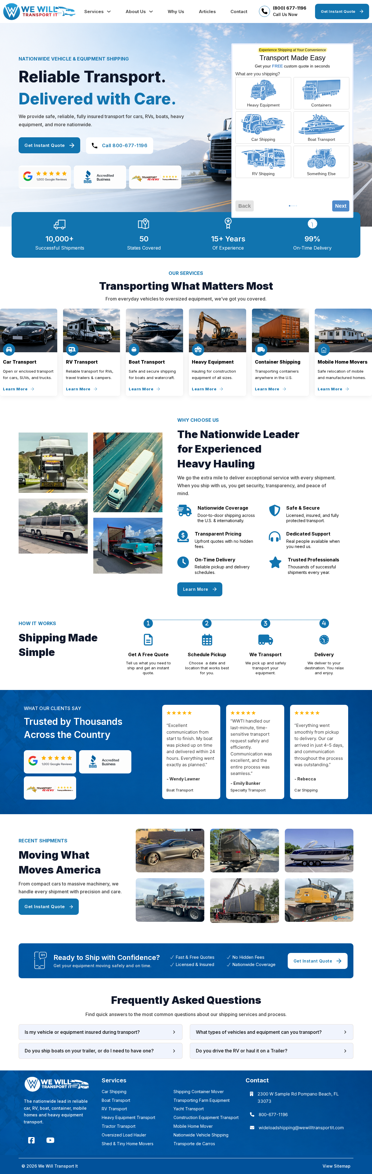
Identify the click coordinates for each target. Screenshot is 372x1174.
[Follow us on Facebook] (31, 1140)
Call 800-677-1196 (125, 145)
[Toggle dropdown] (109, 11)
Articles (207, 11)
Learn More (15, 389)
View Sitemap (336, 1166)
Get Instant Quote (338, 11)
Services (94, 11)
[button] (101, 1032)
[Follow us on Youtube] (50, 1140)
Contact (238, 11)
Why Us (176, 11)
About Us (136, 11)
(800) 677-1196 (289, 8)
